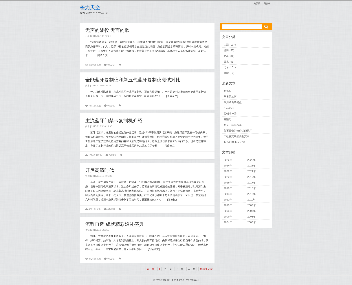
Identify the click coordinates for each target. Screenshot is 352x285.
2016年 (228, 188)
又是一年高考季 (233, 124)
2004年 (228, 222)
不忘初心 (229, 107)
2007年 (251, 210)
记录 (87, 36)
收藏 (226, 73)
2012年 (228, 199)
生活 (87, 230)
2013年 (251, 193)
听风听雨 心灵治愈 (234, 141)
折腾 (87, 176)
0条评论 (111, 65)
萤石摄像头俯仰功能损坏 (238, 130)
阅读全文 (102, 55)
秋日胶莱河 (230, 96)
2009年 (251, 205)
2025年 (251, 159)
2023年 (251, 165)
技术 (87, 85)
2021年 (251, 171)
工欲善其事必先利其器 (236, 136)
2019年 (251, 176)
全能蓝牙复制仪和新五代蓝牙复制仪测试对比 (133, 79)
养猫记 (227, 119)
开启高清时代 (99, 170)
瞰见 (226, 61)
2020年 (228, 176)
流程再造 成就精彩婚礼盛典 (114, 224)
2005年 (251, 216)
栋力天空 (90, 7)
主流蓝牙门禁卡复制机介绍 (113, 120)
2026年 (228, 159)
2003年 (251, 222)
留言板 (267, 3)
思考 (226, 56)
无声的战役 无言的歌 (107, 30)
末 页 (191, 268)
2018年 (228, 182)
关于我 (257, 3)
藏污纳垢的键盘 (233, 102)
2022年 (228, 171)
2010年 (228, 205)
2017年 (251, 182)
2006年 (228, 216)
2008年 (228, 210)
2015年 (251, 188)
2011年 (251, 199)
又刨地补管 (230, 113)
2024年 (228, 165)
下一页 (180, 268)
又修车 (227, 90)
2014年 (228, 193)
